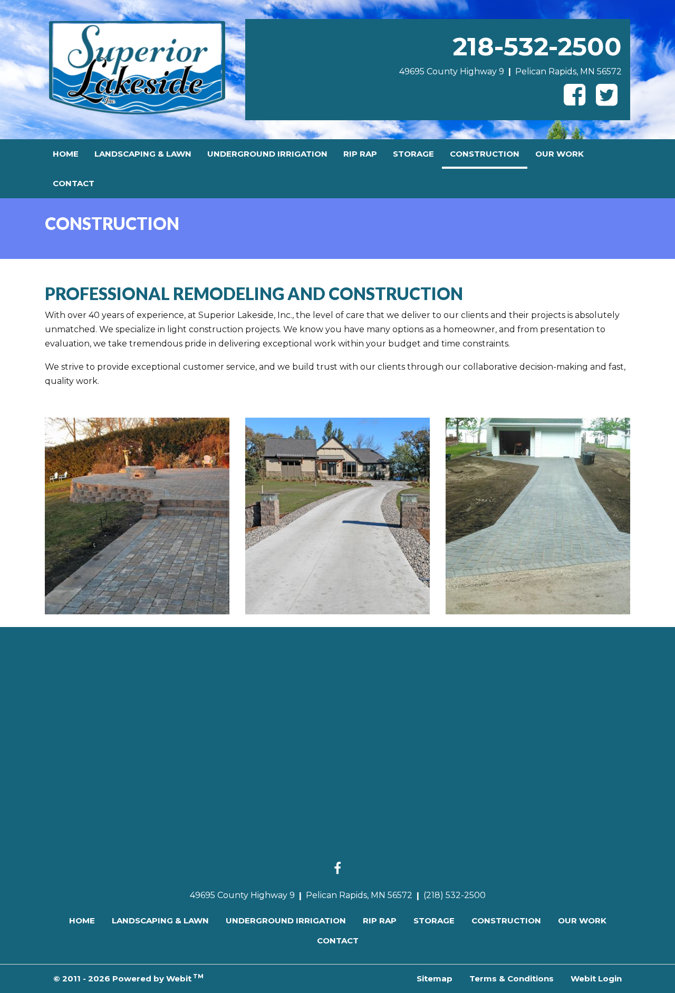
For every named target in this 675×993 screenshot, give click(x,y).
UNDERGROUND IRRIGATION (267, 154)
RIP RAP (360, 154)
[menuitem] (65, 154)
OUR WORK (559, 154)
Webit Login (596, 978)
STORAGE (413, 154)
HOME (66, 154)
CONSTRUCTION (488, 153)
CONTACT (73, 183)
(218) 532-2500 (454, 895)
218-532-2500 (537, 46)
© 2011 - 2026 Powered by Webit (128, 978)
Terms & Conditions (511, 978)
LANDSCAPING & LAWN (142, 154)
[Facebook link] (337, 869)
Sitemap (434, 978)
